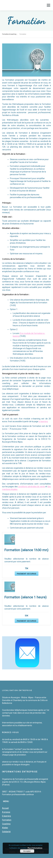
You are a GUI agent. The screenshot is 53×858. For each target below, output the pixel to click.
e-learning (43, 421)
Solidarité (6, 831)
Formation (6, 820)
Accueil (5, 808)
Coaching (6, 824)
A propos (6, 812)
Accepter (27, 851)
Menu (48, 5)
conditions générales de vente (31, 486)
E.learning (6, 816)
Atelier (5, 828)
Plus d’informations (35, 848)
